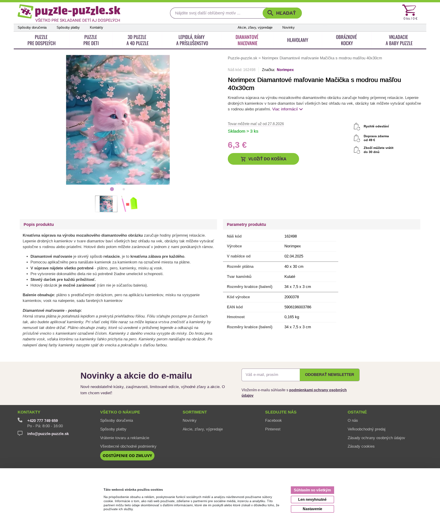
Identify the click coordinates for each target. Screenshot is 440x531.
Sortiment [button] (195, 412)
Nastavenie (312, 509)
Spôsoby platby (68, 27)
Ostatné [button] (357, 412)
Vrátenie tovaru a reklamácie (124, 437)
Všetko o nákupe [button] (120, 412)
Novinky (288, 27)
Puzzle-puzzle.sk (243, 58)
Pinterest (272, 429)
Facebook (273, 420)
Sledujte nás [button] (281, 412)
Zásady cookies (361, 446)
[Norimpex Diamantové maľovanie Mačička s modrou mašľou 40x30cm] (118, 119)
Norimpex (285, 70)
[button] (282, 13)
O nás (353, 420)
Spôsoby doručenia (32, 27)
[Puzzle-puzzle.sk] (69, 13)
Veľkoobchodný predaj (366, 429)
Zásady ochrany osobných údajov (376, 437)
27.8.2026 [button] (256, 124)
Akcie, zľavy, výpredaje (255, 27)
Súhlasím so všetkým (312, 490)
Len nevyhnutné (312, 499)
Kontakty (96, 27)
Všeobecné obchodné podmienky (128, 446)
